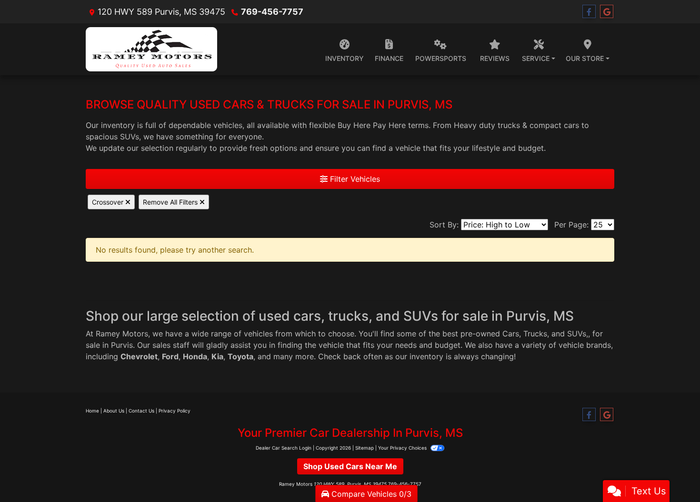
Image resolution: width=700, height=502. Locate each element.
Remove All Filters (171, 202)
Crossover (108, 202)
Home (92, 410)
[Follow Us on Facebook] (589, 12)
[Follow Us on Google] (606, 12)
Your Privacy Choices (403, 448)
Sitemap (364, 448)
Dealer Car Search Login (283, 448)
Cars (510, 333)
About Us (113, 410)
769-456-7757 (272, 12)
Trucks (535, 333)
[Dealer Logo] (151, 49)
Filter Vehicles (354, 179)
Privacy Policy (174, 410)
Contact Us (141, 410)
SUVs (576, 333)
